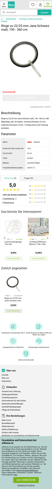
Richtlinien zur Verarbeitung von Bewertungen (20, 436)
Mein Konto (6, 420)
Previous (4, 238)
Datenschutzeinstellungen (27, 470)
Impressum (6, 381)
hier (15, 475)
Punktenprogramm (9, 398)
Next (47, 238)
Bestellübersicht (8, 423)
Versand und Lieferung (11, 391)
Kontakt (5, 375)
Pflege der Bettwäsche (11, 410)
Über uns (5, 378)
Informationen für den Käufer (14, 401)
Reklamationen (8, 426)
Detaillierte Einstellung (26, 485)
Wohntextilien (11, 19)
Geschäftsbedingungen (11, 407)
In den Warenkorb (26, 97)
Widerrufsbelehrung (10, 429)
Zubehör (4, 21)
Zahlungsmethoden (10, 395)
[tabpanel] (26, 58)
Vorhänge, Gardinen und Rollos (30, 19)
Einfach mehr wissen (10, 433)
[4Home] (3, 19)
